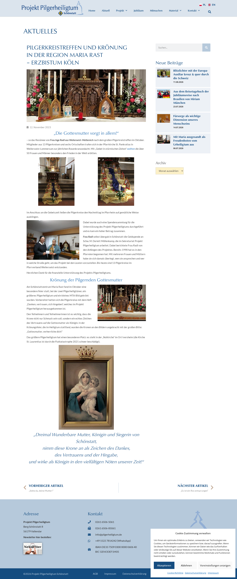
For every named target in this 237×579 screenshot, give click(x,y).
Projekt (120, 10)
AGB (95, 573)
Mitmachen (156, 10)
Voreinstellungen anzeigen (215, 565)
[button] (209, 11)
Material (173, 10)
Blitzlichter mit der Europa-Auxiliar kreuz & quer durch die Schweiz (191, 74)
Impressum (213, 572)
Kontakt (192, 10)
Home (92, 10)
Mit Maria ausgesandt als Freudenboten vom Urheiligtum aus (189, 140)
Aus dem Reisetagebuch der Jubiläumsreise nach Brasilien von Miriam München (191, 97)
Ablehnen (186, 565)
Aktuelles (40, 31)
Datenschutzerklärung (195, 572)
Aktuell (106, 10)
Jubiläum (138, 10)
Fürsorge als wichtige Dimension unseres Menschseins (187, 120)
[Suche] (206, 47)
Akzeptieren (164, 565)
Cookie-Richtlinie (175, 572)
